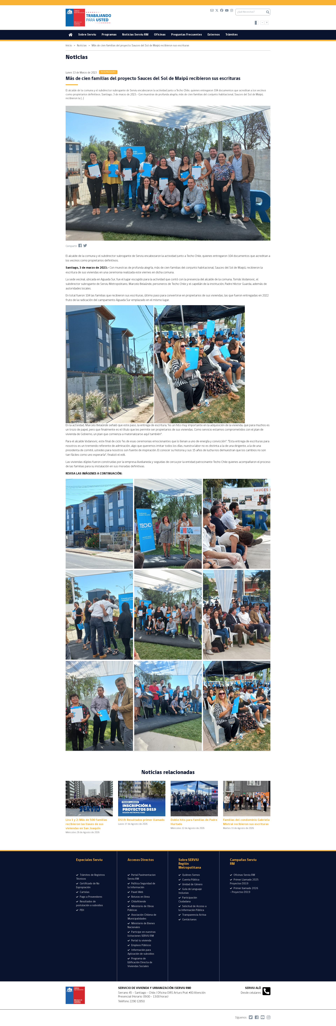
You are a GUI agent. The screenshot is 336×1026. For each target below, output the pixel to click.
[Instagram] (231, 11)
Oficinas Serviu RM (244, 875)
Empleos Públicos (141, 945)
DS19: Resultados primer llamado (141, 820)
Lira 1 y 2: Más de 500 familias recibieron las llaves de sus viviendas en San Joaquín (86, 824)
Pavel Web (137, 892)
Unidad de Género (191, 884)
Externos (214, 34)
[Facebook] (221, 11)
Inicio (69, 45)
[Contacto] (212, 11)
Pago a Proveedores (90, 897)
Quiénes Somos (190, 875)
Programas (109, 34)
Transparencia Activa (193, 915)
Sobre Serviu (87, 34)
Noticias (82, 45)
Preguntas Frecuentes (186, 34)
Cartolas (84, 892)
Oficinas (160, 34)
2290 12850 (137, 1001)
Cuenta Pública (190, 879)
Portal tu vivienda (141, 940)
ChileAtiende (138, 901)
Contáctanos (189, 919)
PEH (81, 910)
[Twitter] (216, 11)
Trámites (231, 34)
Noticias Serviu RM (135, 34)
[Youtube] (227, 11)
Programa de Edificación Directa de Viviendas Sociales (140, 962)
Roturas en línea (140, 897)
